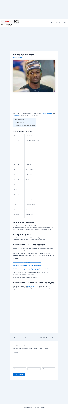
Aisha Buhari (16, 115)
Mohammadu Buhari (47, 113)
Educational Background (20, 120)
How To (58, 22)
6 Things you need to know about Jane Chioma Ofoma (27, 265)
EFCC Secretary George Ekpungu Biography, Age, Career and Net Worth (32, 269)
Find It (64, 22)
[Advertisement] (34, 9)
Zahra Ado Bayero (31, 286)
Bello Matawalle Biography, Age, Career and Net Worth (27, 262)
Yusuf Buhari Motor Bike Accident (22, 124)
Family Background (19, 122)
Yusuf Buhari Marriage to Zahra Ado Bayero (25, 125)
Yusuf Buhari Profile (19, 119)
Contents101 (6, 25)
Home (52, 22)
